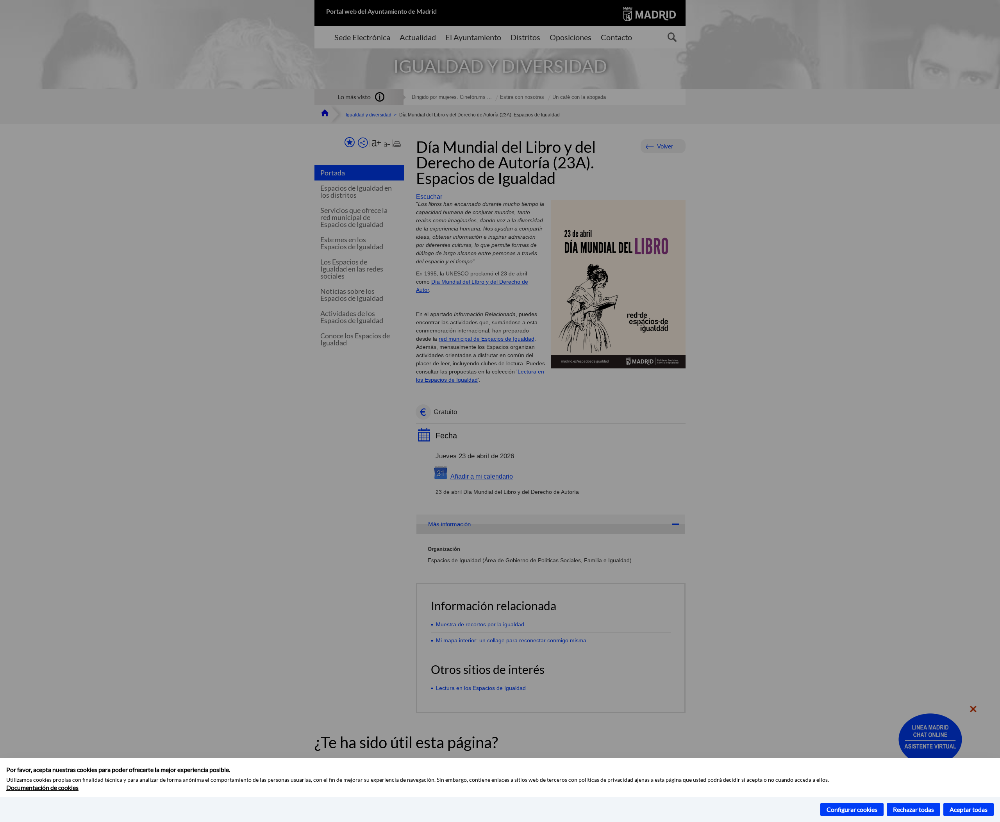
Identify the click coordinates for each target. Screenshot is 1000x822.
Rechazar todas (913, 809)
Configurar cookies (852, 809)
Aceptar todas (969, 809)
